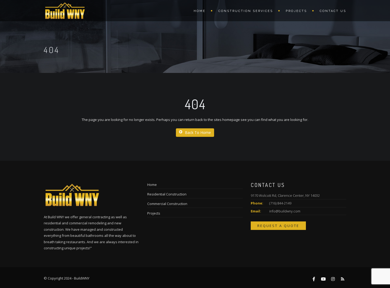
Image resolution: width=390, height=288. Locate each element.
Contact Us (333, 11)
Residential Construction (167, 194)
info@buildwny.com (284, 211)
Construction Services (245, 11)
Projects (296, 11)
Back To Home (198, 132)
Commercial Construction (167, 203)
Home (200, 11)
